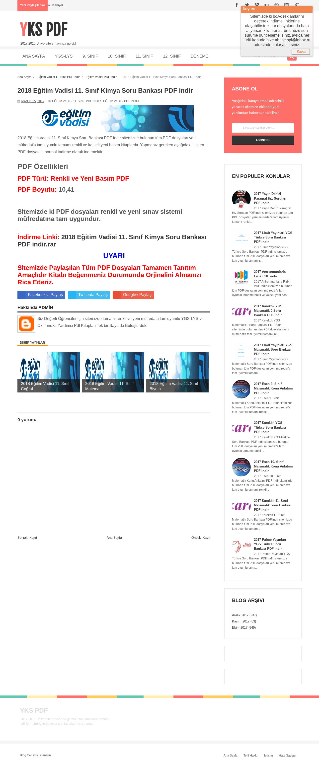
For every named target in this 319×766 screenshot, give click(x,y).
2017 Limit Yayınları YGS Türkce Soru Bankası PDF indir (273, 237)
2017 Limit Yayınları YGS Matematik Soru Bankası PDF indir (273, 349)
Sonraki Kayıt (27, 537)
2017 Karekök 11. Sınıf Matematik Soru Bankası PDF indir (272, 505)
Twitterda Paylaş (93, 295)
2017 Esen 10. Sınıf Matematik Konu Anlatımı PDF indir (273, 466)
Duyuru (249, 9)
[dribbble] (277, 5)
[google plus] (297, 5)
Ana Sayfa (114, 537)
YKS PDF (43, 29)
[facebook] (237, 5)
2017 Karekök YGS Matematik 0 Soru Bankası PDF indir (268, 310)
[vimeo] (257, 5)
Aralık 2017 (240, 615)
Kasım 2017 (240, 621)
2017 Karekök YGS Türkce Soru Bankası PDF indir (270, 427)
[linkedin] (287, 5)
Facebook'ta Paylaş (45, 295)
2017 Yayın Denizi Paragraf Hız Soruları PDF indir (270, 198)
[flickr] (267, 5)
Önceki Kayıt (200, 537)
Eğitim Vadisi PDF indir (121, 101)
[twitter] (247, 5)
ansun (46, 755)
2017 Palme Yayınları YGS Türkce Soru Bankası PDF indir (270, 544)
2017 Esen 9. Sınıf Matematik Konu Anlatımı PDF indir (273, 388)
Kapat (301, 51)
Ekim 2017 (239, 627)
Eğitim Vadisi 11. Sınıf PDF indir (76, 101)
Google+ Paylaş (137, 295)
